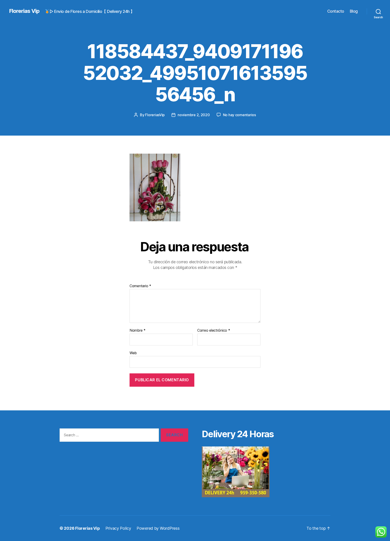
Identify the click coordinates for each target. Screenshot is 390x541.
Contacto (335, 11)
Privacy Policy (118, 528)
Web (133, 353)
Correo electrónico (213, 330)
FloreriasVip (155, 115)
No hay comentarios (239, 115)
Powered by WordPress (158, 528)
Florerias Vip (24, 11)
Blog (354, 11)
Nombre (138, 330)
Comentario (140, 286)
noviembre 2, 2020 (194, 115)
